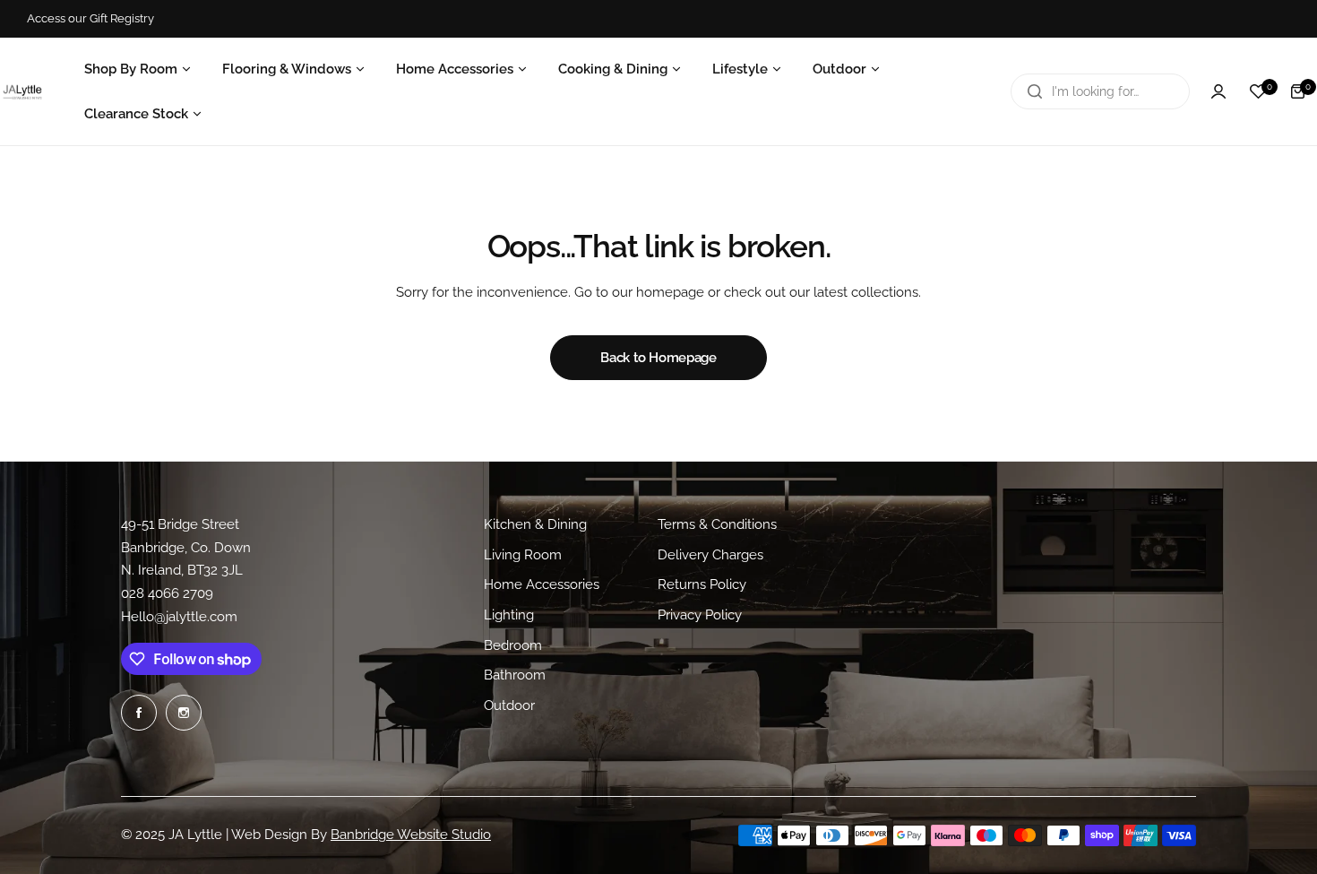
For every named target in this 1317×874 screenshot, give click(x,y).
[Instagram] (184, 713)
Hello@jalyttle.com (179, 617)
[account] (1218, 91)
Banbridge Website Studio (411, 834)
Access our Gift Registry (90, 18)
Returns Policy (702, 585)
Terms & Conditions (717, 524)
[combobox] (1100, 91)
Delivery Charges (710, 555)
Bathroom (515, 676)
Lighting (509, 615)
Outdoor (509, 706)
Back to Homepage (658, 358)
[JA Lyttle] (22, 91)
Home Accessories (541, 585)
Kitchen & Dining (535, 524)
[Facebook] (139, 713)
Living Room (523, 555)
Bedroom (513, 645)
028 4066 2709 (167, 593)
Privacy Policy (700, 615)
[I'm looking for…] (1034, 91)
